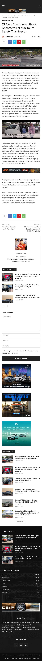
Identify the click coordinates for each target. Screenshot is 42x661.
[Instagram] (21, 645)
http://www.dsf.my (21, 256)
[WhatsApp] (23, 42)
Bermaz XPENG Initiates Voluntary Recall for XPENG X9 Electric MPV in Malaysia (26, 502)
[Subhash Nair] (3, 37)
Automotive (10, 16)
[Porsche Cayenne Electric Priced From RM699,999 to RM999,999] (7, 288)
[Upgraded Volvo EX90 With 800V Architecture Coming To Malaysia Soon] (7, 299)
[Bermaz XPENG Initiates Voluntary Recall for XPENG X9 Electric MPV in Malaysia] (7, 503)
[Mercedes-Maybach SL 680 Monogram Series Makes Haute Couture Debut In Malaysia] (7, 277)
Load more (20, 521)
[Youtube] (26, 645)
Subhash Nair (9, 36)
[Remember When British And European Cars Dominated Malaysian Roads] (7, 459)
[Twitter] (15, 42)
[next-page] (6, 306)
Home (3, 16)
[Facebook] (10, 42)
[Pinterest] (19, 42)
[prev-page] (3, 306)
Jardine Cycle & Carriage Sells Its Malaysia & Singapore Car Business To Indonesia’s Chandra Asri (27, 513)
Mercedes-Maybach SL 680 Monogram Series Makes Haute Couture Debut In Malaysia (27, 276)
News (11, 20)
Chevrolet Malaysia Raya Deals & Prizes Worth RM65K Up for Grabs (32, 229)
